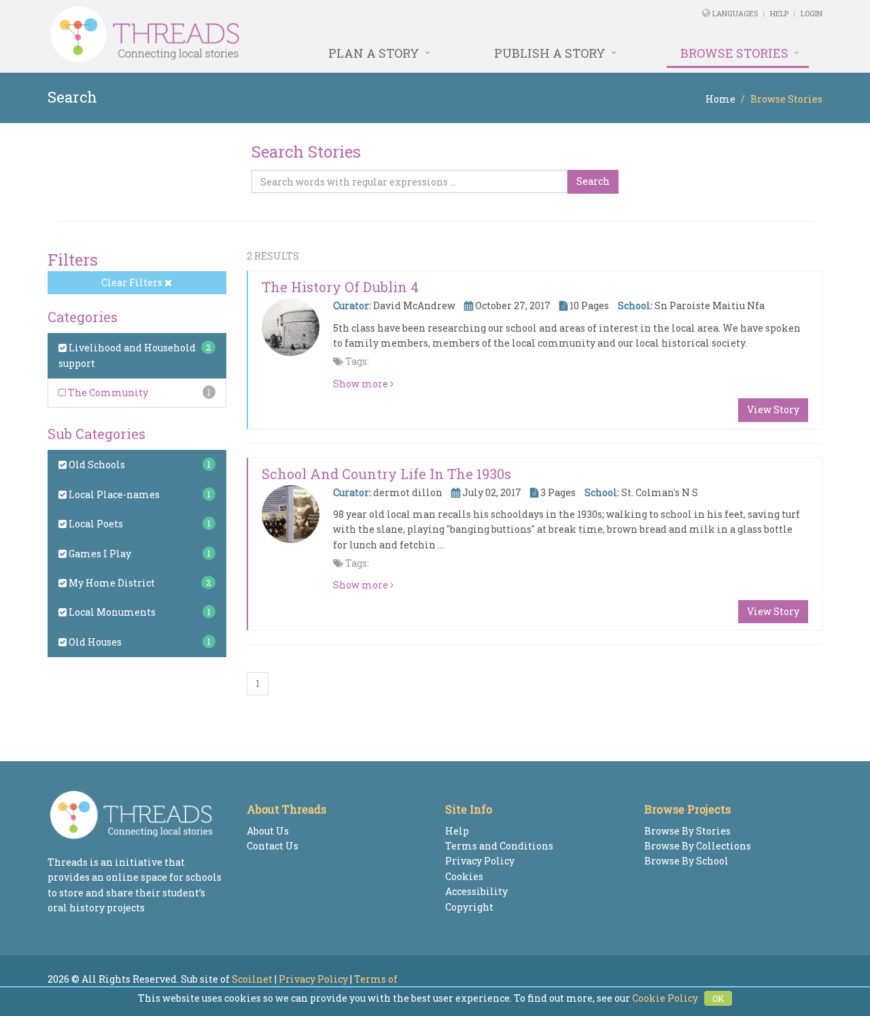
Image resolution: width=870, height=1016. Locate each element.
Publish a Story (550, 53)
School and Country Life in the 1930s (386, 474)
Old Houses (94, 641)
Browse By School (686, 860)
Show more (361, 383)
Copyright (469, 906)
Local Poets (95, 523)
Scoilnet (252, 979)
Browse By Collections (697, 845)
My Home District (111, 582)
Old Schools (96, 464)
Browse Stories (734, 53)
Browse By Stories (687, 830)
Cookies (464, 876)
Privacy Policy (480, 860)
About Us (268, 830)
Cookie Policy (665, 998)
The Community (107, 392)
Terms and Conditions (499, 845)
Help (779, 13)
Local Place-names (113, 494)
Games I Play (99, 553)
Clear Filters (132, 282)
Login (811, 13)
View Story (773, 409)
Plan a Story (373, 53)
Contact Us (272, 845)
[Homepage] (287, 34)
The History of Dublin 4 (340, 287)
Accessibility (476, 891)
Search (593, 181)
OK (718, 998)
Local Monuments (111, 612)
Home (720, 98)
